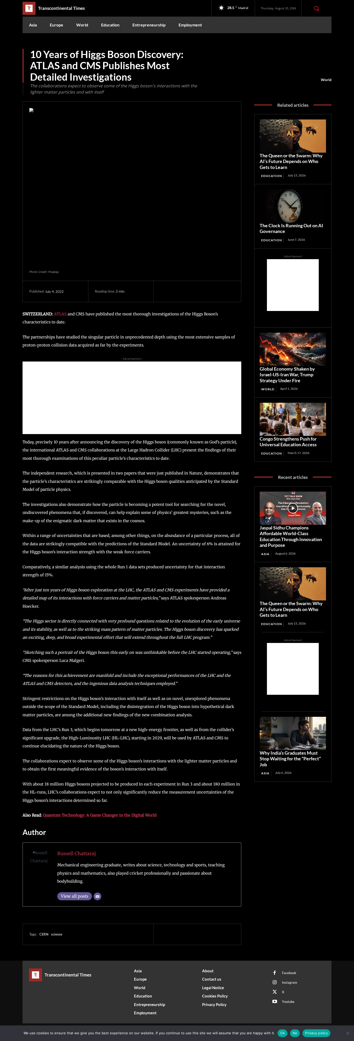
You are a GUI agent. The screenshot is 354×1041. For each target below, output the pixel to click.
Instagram (289, 982)
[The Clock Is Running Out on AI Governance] (293, 206)
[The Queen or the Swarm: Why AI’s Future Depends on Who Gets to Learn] (293, 136)
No (295, 1033)
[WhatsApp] (201, 291)
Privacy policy (316, 1033)
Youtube (288, 1002)
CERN (43, 934)
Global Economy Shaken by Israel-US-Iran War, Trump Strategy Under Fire (287, 374)
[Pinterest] (189, 291)
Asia (265, 554)
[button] (316, 8)
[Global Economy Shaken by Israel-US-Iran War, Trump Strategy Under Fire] (293, 349)
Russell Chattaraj (76, 853)
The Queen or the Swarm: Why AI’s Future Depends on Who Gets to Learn (291, 161)
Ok (282, 1033)
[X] (177, 291)
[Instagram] (274, 982)
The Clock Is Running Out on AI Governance (291, 228)
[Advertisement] (132, 398)
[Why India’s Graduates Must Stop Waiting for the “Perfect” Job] (293, 733)
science (56, 934)
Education (271, 176)
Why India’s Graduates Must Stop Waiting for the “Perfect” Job (290, 758)
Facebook (289, 973)
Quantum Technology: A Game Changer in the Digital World (100, 815)
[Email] (97, 896)
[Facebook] (165, 291)
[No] (347, 1033)
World (326, 79)
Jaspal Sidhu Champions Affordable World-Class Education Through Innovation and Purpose (291, 536)
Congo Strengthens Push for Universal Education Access (288, 442)
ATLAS (60, 313)
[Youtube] (274, 1002)
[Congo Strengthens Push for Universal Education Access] (293, 419)
